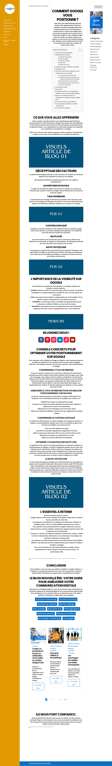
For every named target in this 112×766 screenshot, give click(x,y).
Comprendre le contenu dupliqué (69, 81)
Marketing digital (10, 23)
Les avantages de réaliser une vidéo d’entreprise (66, 105)
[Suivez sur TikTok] (66, 340)
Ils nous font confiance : (63, 108)
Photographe (8, 26)
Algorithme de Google (65, 57)
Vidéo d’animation (10, 29)
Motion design (67, 604)
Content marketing (46, 599)
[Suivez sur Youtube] (72, 340)
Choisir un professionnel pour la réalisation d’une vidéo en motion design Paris (68, 97)
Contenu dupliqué (65, 60)
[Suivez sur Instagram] (53, 340)
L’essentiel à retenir (61, 87)
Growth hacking (67, 599)
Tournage (68, 618)
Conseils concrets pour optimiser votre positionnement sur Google (67, 72)
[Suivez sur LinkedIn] (60, 340)
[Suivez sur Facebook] (41, 340)
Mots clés (62, 62)
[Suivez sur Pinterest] (47, 340)
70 (60, 699)
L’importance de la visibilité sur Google (67, 67)
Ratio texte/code (64, 64)
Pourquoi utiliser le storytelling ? (66, 101)
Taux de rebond (64, 58)
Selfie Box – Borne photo (9, 41)
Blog (5, 37)
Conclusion (58, 89)
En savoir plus (38, 686)
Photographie (72, 609)
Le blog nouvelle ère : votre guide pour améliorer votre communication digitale (68, 92)
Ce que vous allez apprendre (63, 52)
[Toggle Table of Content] (79, 50)
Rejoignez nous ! (61, 69)
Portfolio (7, 34)
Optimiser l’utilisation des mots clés (69, 83)
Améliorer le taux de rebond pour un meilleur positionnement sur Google (69, 78)
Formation (7, 31)
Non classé (39, 609)
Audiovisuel (8, 20)
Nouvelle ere (55, 609)
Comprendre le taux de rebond (68, 75)
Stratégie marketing (49, 618)
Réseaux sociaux (66, 613)
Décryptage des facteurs (63, 55)
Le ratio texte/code (65, 84)
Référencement (45, 613)
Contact (6, 44)
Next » (66, 699)
